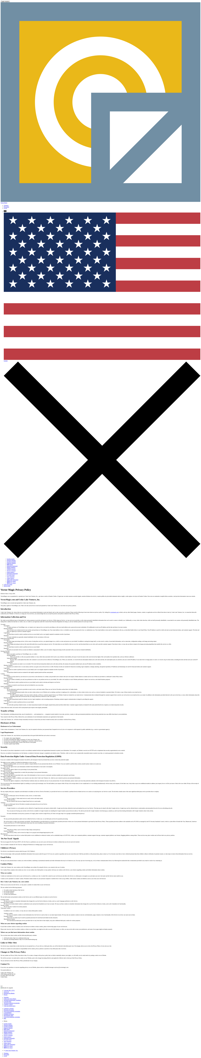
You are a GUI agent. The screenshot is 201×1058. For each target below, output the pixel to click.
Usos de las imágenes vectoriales (12, 1017)
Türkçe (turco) (10, 578)
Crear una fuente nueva (9, 1006)
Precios (5, 994)
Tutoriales (6, 997)
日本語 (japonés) (11, 569)
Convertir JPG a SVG (9, 990)
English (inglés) (11, 559)
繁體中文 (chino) (11, 583)
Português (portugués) (12, 573)
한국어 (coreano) (11, 570)
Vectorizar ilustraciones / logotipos (12, 1000)
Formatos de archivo (9, 1014)
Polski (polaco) (10, 572)
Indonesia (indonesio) (12, 566)
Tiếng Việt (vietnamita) (12, 579)
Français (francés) (11, 563)
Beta (5, 1018)
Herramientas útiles (8, 1015)
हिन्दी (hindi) (10, 564)
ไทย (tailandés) (11, 576)
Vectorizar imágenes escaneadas (12, 1003)
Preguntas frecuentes (9, 1010)
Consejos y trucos (8, 1004)
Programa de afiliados (9, 993)
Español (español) (11, 561)
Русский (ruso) (11, 575)
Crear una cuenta (8, 584)
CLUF (5, 208)
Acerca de (6, 992)
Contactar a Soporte (9, 1008)
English (6, 361)
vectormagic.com (114, 612)
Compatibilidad (7, 1012)
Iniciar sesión (7, 586)
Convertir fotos (7, 1001)
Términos (6, 205)
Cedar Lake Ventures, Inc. (11, 1050)
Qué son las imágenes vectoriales (12, 1011)
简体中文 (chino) (11, 581)
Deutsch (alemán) (11, 560)
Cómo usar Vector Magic (10, 998)
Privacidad (6, 207)
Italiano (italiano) (11, 567)
